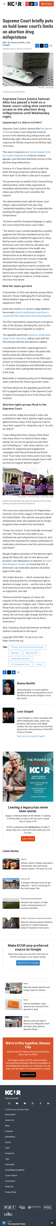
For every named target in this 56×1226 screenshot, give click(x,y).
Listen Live (9, 1120)
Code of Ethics (11, 1176)
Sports (24, 859)
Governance (10, 1181)
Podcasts (9, 1131)
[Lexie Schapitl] (8, 715)
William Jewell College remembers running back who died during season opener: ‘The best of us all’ (37, 866)
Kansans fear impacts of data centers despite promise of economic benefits (34, 905)
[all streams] (52, 1223)
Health (26, 1017)
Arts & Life (25, 879)
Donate (47, 4)
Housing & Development (31, 899)
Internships (9, 1164)
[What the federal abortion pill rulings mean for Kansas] (13, 988)
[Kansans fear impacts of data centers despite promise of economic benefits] (11, 903)
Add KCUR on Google (28, 962)
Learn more (28, 838)
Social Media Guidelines (14, 1170)
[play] (4, 1222)
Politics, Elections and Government (27, 647)
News (25, 983)
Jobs (7, 1159)
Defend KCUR (28, 1074)
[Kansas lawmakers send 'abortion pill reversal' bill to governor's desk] (13, 1004)
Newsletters (10, 1137)
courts (39, 664)
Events (8, 1142)
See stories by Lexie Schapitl (30, 736)
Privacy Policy (10, 1192)
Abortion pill (31, 653)
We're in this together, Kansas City (28, 1045)
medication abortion (20, 659)
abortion (15, 653)
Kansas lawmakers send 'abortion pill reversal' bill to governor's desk (35, 1006)
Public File (9, 1187)
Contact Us (9, 1153)
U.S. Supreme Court (20, 664)
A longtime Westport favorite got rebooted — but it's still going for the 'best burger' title (36, 886)
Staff (7, 1148)
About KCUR (10, 1115)
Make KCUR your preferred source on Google (28, 947)
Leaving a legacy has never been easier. (28, 809)
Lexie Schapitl (25, 711)
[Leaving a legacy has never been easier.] (28, 777)
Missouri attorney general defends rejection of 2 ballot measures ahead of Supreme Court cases (36, 925)
